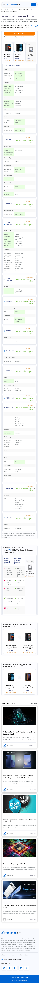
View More (33, 703)
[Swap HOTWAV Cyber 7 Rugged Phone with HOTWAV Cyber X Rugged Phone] (13, 52)
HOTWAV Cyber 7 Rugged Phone (7, 56)
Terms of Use (24, 977)
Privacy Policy (15, 977)
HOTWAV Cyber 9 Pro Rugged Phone (30, 56)
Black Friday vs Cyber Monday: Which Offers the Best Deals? (19, 821)
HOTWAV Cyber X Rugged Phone (18, 56)
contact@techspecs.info (12, 959)
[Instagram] (4, 968)
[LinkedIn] (15, 968)
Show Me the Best (19, 34)
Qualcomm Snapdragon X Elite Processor (17, 864)
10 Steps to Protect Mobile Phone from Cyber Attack (19, 733)
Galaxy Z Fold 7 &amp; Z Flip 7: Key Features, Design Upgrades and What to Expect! (18, 777)
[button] (19, 140)
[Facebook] (9, 968)
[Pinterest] (26, 968)
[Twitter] (21, 968)
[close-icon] (12, 43)
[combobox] (30, 44)
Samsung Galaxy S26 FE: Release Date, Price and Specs (19, 907)
